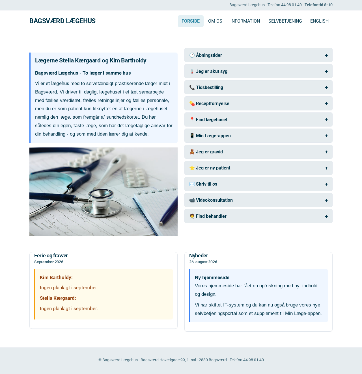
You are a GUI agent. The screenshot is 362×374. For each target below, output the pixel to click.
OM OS (215, 21)
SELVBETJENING (285, 21)
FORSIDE (191, 21)
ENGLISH (319, 21)
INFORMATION (245, 21)
